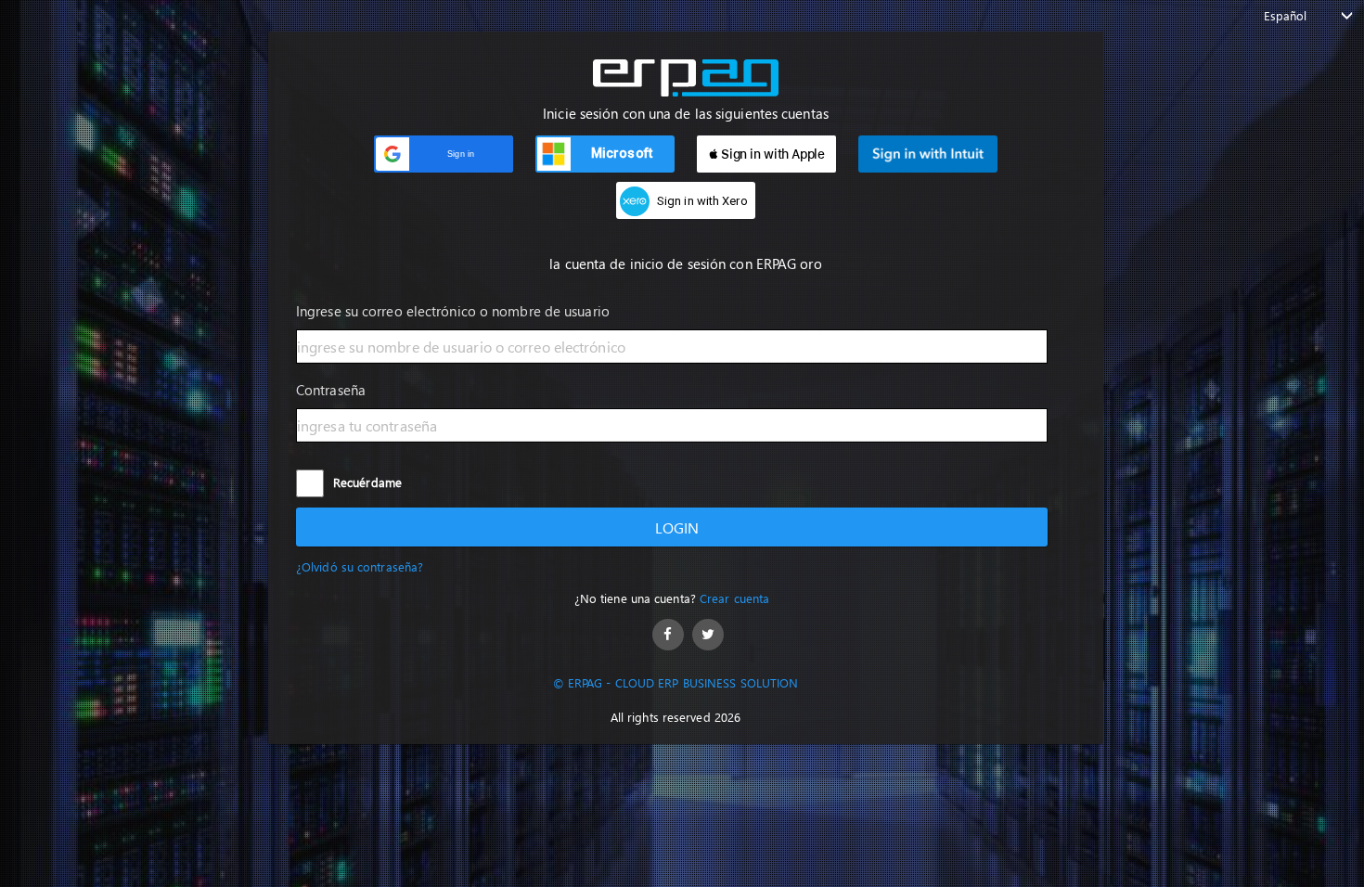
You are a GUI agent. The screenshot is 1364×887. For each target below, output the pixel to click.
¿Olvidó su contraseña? (359, 566)
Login (677, 527)
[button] (443, 154)
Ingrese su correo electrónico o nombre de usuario (453, 311)
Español (1285, 15)
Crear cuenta (734, 598)
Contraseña (331, 389)
